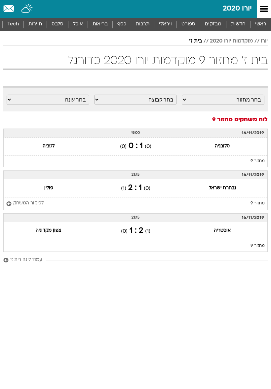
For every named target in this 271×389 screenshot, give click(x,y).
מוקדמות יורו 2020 (231, 41)
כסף (121, 24)
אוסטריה (222, 230)
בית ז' (195, 41)
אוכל (78, 24)
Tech (13, 24)
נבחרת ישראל (222, 188)
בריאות (100, 24)
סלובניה (222, 146)
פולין (48, 188)
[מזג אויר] (27, 9)
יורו (264, 41)
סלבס (57, 24)
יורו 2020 (237, 8)
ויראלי (165, 24)
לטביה (49, 146)
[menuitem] (238, 24)
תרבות (142, 24)
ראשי (260, 24)
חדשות (238, 24)
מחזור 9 (258, 161)
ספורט (188, 24)
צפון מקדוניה (48, 230)
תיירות (35, 24)
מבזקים (213, 24)
